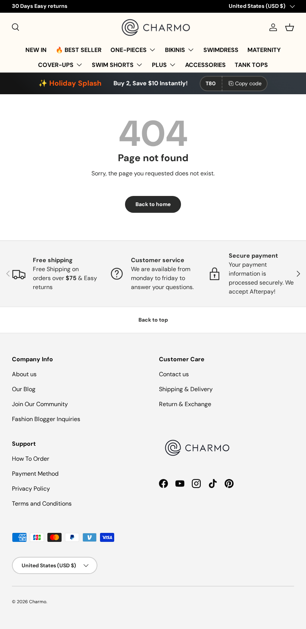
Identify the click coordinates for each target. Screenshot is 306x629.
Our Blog (23, 389)
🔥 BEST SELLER (79, 50)
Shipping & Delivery (186, 389)
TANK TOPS (251, 65)
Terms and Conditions (42, 503)
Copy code (248, 83)
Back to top (153, 319)
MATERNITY (264, 50)
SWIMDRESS (220, 50)
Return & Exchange (185, 404)
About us (24, 374)
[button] (289, 27)
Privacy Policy (31, 489)
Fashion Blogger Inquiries (46, 419)
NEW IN (36, 50)
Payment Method (35, 474)
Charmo (37, 602)
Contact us (174, 374)
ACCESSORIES (205, 65)
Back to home (153, 204)
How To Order (30, 459)
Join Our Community (40, 404)
